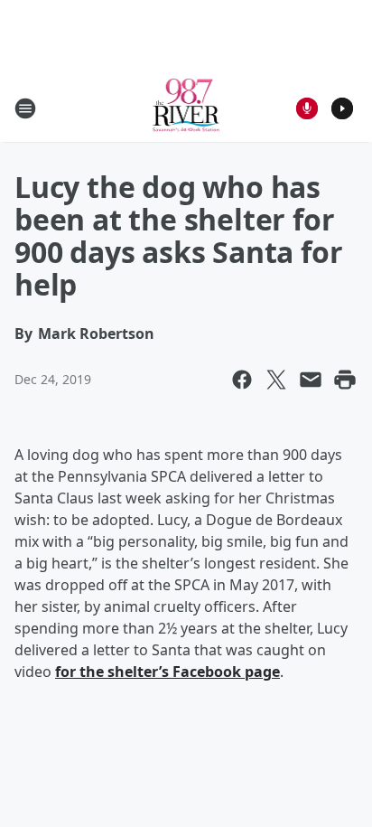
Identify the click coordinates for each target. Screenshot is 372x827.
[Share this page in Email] (310, 379)
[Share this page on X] (276, 379)
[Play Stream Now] (342, 108)
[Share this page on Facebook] (242, 379)
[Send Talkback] (307, 108)
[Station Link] (186, 108)
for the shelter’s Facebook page (167, 671)
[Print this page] (345, 379)
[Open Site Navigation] (25, 108)
